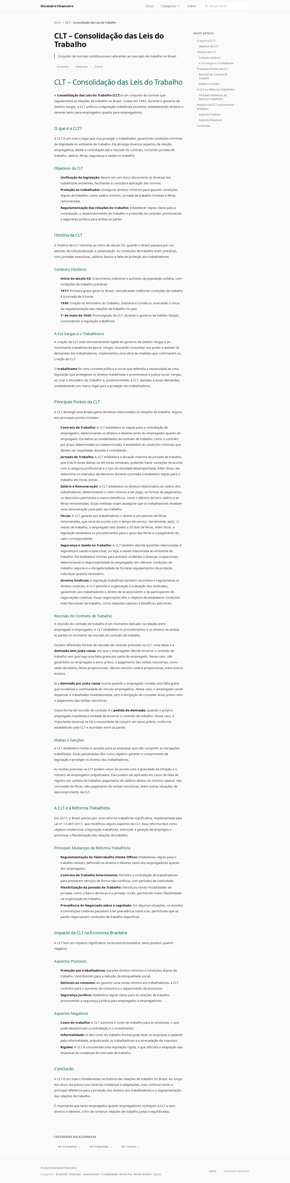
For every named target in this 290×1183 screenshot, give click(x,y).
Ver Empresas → (101, 1146)
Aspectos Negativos (71, 1013)
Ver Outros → (130, 1146)
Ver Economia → (69, 1146)
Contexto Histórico (70, 269)
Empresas (82, 66)
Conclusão (64, 1069)
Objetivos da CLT (68, 168)
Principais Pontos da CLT (77, 402)
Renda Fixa (125, 1174)
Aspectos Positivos (70, 961)
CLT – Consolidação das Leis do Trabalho (118, 82)
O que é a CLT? (68, 128)
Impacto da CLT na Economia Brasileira (90, 933)
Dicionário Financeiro (57, 6)
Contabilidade (109, 1174)
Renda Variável (142, 1174)
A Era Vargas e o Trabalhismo (79, 333)
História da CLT (68, 235)
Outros (99, 66)
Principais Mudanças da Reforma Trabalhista (92, 847)
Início (149, 6)
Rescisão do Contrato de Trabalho (83, 615)
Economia (63, 66)
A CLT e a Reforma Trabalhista (82, 808)
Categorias (168, 6)
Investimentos (91, 1174)
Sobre (192, 6)
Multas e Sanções (69, 740)
